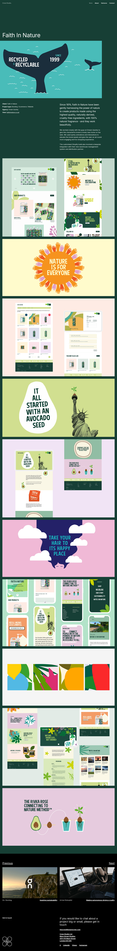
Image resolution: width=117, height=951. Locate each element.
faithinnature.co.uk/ (13, 112)
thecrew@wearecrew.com (70, 930)
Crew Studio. (6, 3)
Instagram (83, 945)
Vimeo (74, 945)
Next (112, 863)
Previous (7, 863)
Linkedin (66, 945)
